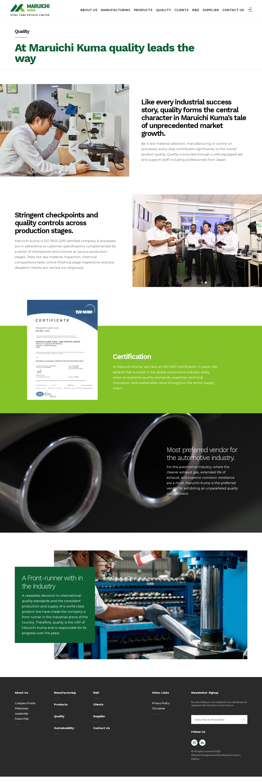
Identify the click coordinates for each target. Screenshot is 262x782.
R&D (195, 10)
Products (61, 704)
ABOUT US (88, 10)
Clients (98, 704)
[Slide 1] (56, 172)
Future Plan (22, 718)
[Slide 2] (60, 172)
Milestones (22, 708)
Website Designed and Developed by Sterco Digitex (216, 756)
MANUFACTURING (115, 10)
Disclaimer (158, 708)
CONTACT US (233, 10)
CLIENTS (181, 10)
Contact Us (101, 728)
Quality (59, 716)
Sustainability (64, 728)
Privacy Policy (160, 703)
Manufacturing (65, 692)
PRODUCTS (143, 10)
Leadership (21, 713)
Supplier (99, 716)
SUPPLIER (211, 10)
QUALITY (163, 10)
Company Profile (25, 703)
